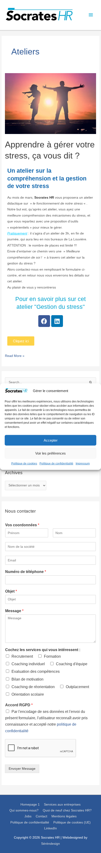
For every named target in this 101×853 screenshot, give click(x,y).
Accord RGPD (19, 705)
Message (14, 611)
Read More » (14, 355)
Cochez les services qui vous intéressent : (42, 650)
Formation (52, 656)
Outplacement (77, 687)
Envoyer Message (22, 768)
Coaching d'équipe (71, 664)
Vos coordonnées (22, 525)
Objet (11, 591)
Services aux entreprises (62, 804)
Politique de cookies (24, 463)
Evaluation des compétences (36, 671)
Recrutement (22, 656)
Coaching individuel (28, 664)
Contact (41, 816)
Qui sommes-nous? (24, 810)
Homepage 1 (30, 804)
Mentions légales (64, 816)
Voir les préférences (50, 453)
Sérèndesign (50, 843)
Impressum (83, 463)
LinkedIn (50, 828)
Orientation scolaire (28, 694)
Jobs (27, 816)
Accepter (51, 440)
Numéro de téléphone (25, 572)
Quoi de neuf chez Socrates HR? (67, 810)
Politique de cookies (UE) (72, 822)
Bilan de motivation (27, 679)
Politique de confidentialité (56, 463)
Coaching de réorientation (33, 687)
